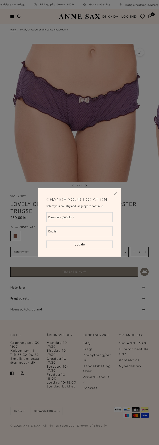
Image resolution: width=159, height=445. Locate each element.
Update (80, 244)
